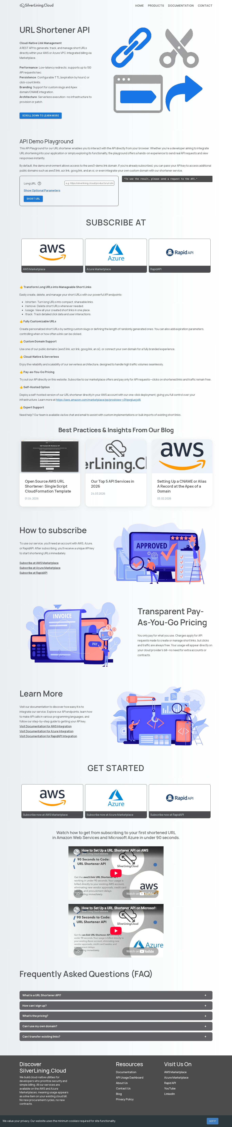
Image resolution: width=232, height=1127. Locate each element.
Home (139, 5)
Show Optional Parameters (42, 190)
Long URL (30, 183)
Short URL (33, 198)
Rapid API (170, 1083)
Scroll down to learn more (40, 115)
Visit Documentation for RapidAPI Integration (48, 736)
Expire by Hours (34, 206)
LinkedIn (169, 1094)
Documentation (181, 5)
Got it (212, 1121)
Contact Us (123, 1088)
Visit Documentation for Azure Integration (46, 731)
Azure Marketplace (176, 1077)
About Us (122, 1083)
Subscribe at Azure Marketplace (40, 568)
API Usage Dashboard (129, 1077)
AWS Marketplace (175, 1072)
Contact (205, 5)
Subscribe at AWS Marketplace (39, 563)
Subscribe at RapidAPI (33, 573)
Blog (119, 1094)
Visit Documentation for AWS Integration (46, 726)
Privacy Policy (125, 1099)
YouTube (170, 1088)
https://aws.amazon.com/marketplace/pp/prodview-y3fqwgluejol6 (98, 400)
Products (156, 5)
